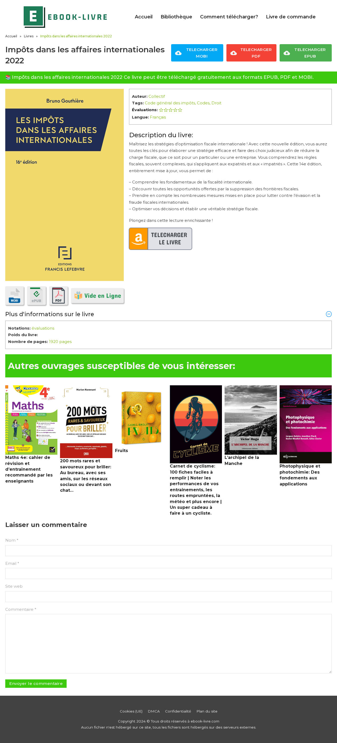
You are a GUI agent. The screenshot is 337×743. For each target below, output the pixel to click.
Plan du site (206, 711)
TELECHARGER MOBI (202, 53)
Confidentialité (178, 711)
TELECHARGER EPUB (310, 53)
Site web (14, 586)
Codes (203, 102)
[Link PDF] (58, 295)
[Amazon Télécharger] (161, 239)
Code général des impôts (170, 102)
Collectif (156, 96)
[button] (168, 314)
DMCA (154, 711)
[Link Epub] (36, 295)
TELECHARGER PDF (256, 53)
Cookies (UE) (131, 711)
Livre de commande (291, 17)
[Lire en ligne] (97, 295)
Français (158, 117)
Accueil (144, 17)
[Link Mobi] (14, 295)
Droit (216, 102)
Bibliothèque (176, 17)
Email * (12, 563)
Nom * (11, 540)
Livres (28, 36)
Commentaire (20, 609)
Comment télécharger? (229, 17)
